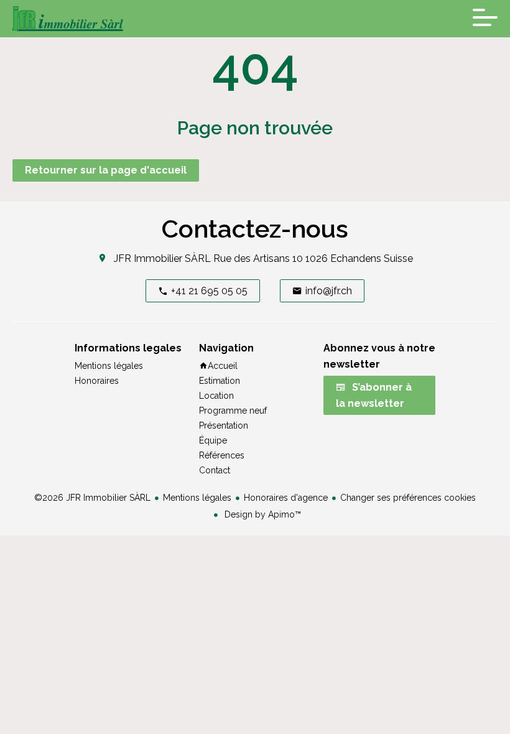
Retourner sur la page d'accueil (106, 170)
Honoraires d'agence (286, 498)
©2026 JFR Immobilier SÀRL (92, 498)
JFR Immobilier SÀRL (162, 258)
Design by (261, 514)
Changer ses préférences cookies (408, 498)
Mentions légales (197, 498)
